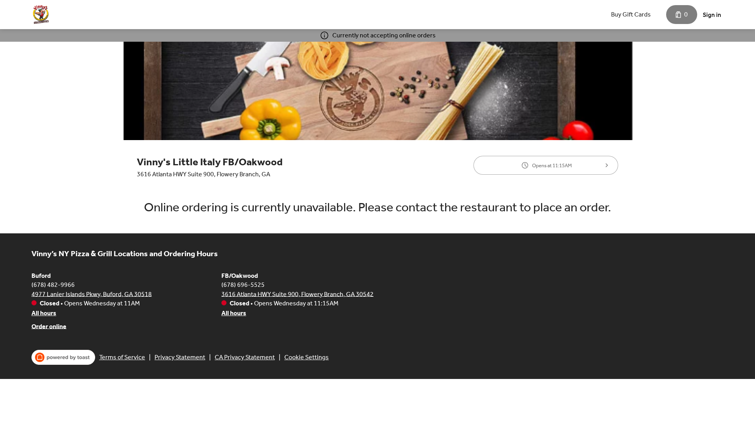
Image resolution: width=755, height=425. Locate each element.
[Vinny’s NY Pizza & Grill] (40, 14)
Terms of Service (122, 357)
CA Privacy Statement (245, 357)
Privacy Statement (180, 357)
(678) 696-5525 (243, 284)
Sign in (712, 14)
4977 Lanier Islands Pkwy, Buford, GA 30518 (91, 294)
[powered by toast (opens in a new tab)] (63, 357)
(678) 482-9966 (53, 284)
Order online (48, 326)
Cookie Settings (306, 357)
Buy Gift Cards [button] (631, 14)
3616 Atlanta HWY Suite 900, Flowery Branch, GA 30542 (297, 294)
